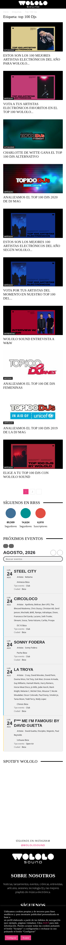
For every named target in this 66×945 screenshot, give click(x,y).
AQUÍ (46, 923)
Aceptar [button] (25, 938)
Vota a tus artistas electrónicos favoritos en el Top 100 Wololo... (30, 108)
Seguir (11, 509)
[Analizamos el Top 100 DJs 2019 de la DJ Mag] (33, 409)
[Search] (61, 4)
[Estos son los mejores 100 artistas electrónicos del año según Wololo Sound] (33, 223)
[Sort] (11, 546)
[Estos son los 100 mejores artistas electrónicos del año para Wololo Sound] (33, 36)
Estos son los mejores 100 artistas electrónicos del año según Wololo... (31, 246)
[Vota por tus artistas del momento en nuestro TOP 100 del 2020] (33, 272)
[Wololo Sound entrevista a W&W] (33, 320)
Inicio (5, 11)
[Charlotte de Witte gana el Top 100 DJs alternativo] (33, 134)
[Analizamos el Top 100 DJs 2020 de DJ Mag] (33, 178)
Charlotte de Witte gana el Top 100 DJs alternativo (32, 154)
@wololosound (33, 845)
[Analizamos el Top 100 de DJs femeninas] (33, 365)
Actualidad (9, 50)
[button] (5, 4)
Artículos (8, 98)
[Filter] (5, 546)
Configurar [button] (11, 938)
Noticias (8, 378)
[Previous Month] (53, 552)
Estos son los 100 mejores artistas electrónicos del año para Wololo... (31, 59)
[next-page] (39, 491)
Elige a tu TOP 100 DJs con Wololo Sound (26, 475)
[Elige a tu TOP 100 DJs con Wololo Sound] (33, 454)
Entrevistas (9, 333)
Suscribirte (40, 509)
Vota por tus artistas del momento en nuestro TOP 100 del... (29, 294)
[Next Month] (60, 552)
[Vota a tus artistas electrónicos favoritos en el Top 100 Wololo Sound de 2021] (33, 85)
